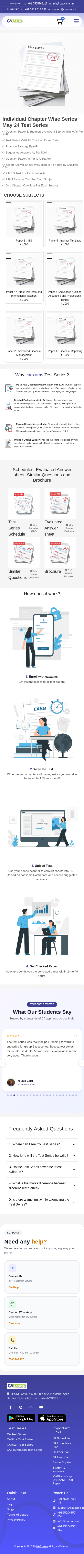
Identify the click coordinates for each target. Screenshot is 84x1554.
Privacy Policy (16, 1519)
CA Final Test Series (20, 1439)
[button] (8, 1095)
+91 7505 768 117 (66, 1500)
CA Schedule (61, 1438)
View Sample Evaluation (69, 528)
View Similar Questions (34, 574)
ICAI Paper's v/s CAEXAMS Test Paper (63, 1480)
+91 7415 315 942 (35, 9)
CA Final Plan (61, 1457)
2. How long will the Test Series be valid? (38, 1155)
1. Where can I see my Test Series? (34, 1144)
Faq (9, 1504)
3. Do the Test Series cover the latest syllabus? (35, 1169)
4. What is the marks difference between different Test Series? (37, 1186)
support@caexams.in (64, 9)
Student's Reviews (59, 1469)
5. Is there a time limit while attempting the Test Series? (39, 1202)
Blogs (10, 1509)
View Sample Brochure (68, 573)
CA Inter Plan (61, 1452)
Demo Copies (62, 1462)
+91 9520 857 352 (66, 1514)
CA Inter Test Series (20, 1444)
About (11, 1499)
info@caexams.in (63, 3)
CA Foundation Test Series (24, 1450)
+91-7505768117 (37, 3)
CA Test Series (17, 1434)
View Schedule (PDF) (34, 528)
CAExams (42, 1546)
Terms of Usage (17, 1514)
